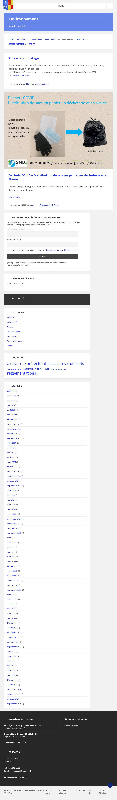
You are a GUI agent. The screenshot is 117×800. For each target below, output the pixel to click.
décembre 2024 (14, 471)
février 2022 (12, 623)
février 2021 (12, 680)
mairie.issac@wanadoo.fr (21, 771)
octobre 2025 (13, 433)
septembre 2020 (14, 703)
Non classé (81, 39)
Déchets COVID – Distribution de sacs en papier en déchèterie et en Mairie (58, 177)
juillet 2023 (11, 542)
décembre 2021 (14, 632)
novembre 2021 (13, 637)
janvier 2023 (12, 571)
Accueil (12, 26)
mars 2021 (11, 675)
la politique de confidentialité (60, 250)
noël (65, 369)
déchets (77, 363)
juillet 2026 (11, 395)
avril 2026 (11, 410)
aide (11, 363)
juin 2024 (10, 495)
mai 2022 (11, 608)
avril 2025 (11, 457)
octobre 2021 (13, 642)
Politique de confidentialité (63, 791)
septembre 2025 (14, 438)
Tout (11, 39)
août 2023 (11, 537)
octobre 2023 (13, 528)
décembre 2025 (14, 424)
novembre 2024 (13, 476)
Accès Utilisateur (102, 791)
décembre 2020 (14, 689)
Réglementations (17, 44)
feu (53, 369)
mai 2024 (11, 500)
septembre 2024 (14, 485)
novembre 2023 (13, 523)
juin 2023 (10, 547)
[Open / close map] (110, 6)
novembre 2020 (13, 694)
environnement (38, 368)
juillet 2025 (11, 443)
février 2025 (12, 466)
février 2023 (12, 566)
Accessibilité (80, 790)
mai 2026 (11, 405)
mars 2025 (11, 462)
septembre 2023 (14, 533)
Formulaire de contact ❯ (15, 777)
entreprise (21, 369)
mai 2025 (11, 452)
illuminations (59, 369)
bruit (58, 364)
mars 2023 (11, 561)
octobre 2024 (13, 481)
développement (12, 369)
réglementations (21, 373)
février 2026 (12, 419)
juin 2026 (10, 400)
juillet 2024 (11, 490)
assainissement (51, 364)
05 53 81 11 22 (14, 768)
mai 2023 (11, 552)
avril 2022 (11, 613)
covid (65, 363)
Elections (50, 39)
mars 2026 (11, 414)
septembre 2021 (14, 646)
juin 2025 (10, 448)
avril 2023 (11, 556)
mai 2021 (11, 665)
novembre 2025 (13, 429)
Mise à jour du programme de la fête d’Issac (25, 725)
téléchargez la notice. (19, 75)
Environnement (42, 84)
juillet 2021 (11, 656)
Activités (21, 39)
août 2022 (11, 594)
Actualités (22, 26)
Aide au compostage (24, 58)
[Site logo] (8, 9)
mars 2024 (11, 509)
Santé (32, 44)
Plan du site (91, 791)
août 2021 (11, 651)
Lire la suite (14, 196)
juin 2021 (10, 661)
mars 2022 (11, 618)
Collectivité (36, 39)
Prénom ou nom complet (19, 229)
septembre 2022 (14, 590)
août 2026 (11, 391)
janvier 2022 (12, 627)
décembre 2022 (14, 575)
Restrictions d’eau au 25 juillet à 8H (20, 734)
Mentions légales (48, 791)
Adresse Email (14, 239)
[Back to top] (110, 785)
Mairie (28, 84)
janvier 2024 (12, 514)
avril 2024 (11, 504)
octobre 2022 (13, 585)
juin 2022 (10, 604)
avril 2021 (11, 670)
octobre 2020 (13, 699)
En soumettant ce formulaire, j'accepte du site (45, 250)
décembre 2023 (14, 519)
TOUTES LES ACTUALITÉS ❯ (15, 742)
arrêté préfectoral (30, 363)
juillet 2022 (11, 599)
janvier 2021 (12, 684)
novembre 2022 (13, 580)
